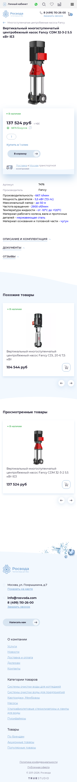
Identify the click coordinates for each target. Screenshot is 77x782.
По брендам (15, 736)
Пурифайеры (16, 718)
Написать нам (17, 622)
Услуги (12, 646)
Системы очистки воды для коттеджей (34, 686)
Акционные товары (20, 742)
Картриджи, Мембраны (23, 697)
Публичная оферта (38, 767)
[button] (61, 383)
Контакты (13, 668)
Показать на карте (20, 589)
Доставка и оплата (20, 657)
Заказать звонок (53, 16)
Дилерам (13, 663)
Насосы (12, 703)
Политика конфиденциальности (39, 762)
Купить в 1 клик (17, 144)
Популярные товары (21, 747)
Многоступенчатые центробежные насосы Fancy (36, 22)
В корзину (20, 153)
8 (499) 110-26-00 (20, 602)
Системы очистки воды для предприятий (36, 692)
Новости (13, 652)
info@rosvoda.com (22, 598)
